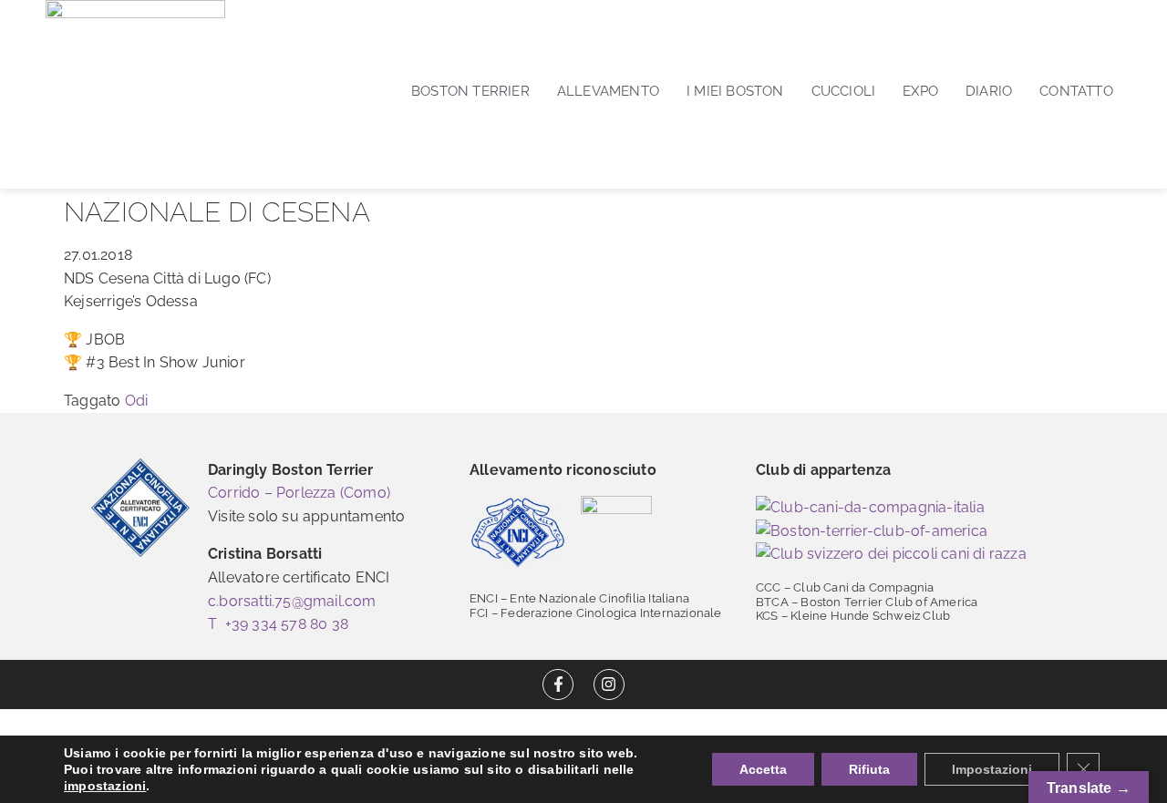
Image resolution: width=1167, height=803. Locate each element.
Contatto (1076, 91)
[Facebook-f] (557, 684)
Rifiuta (869, 769)
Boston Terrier (470, 91)
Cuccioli (843, 91)
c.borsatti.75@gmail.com (292, 601)
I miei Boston (735, 91)
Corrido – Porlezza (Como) (299, 492)
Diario (989, 91)
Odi (137, 400)
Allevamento (608, 91)
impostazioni (105, 785)
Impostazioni (992, 769)
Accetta (763, 769)
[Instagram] (609, 684)
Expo (920, 91)
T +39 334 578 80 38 (278, 624)
